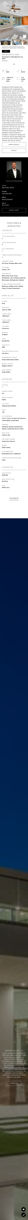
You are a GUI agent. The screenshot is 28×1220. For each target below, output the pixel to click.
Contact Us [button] (14, 1083)
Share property (14, 144)
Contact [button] (14, 150)
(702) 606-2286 (7, 193)
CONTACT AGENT (14, 210)
